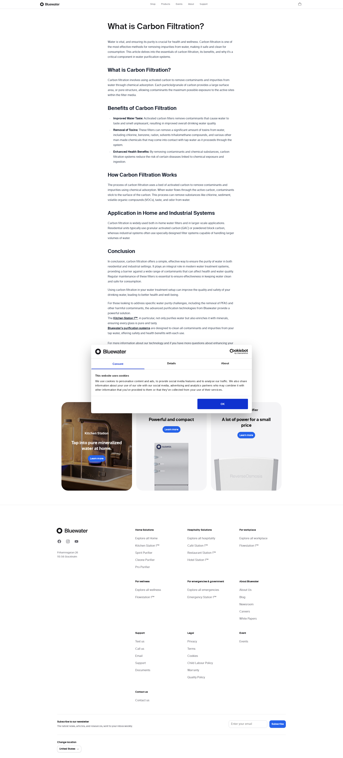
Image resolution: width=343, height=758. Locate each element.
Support (204, 4)
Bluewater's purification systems (129, 328)
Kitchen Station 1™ (125, 318)
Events (179, 4)
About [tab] (225, 363)
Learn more (96, 458)
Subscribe (278, 724)
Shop (152, 4)
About (191, 4)
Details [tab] (171, 363)
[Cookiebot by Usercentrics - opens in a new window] (232, 351)
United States (67, 749)
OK (223, 403)
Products (165, 4)
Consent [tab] (118, 363)
